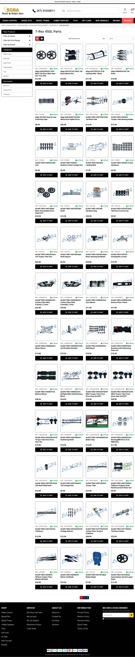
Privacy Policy (83, 612)
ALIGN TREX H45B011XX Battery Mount (45, 393)
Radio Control (10, 21)
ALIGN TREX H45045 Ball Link (45, 164)
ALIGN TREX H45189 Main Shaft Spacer (70, 255)
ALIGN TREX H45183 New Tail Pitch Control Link (121, 210)
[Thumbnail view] (37, 38)
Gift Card (86, 21)
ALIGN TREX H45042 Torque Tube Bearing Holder (122, 118)
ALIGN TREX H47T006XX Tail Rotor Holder (121, 530)
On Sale (128, 21)
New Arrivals (102, 21)
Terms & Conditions (118, 618)
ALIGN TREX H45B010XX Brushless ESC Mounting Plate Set (121, 348)
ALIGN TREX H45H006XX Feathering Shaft (70, 439)
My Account (31, 616)
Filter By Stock (9, 36)
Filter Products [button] (9, 32)
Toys (75, 21)
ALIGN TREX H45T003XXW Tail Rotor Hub (97, 118)
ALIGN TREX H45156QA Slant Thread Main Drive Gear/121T (44, 211)
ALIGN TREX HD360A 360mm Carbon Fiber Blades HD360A (43, 577)
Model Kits (26, 21)
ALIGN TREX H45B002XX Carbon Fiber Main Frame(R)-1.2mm (70, 302)
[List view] (41, 38)
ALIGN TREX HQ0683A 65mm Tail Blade (69, 576)
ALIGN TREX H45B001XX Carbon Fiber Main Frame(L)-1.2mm (45, 302)
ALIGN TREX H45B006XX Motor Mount (45, 347)
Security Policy (83, 620)
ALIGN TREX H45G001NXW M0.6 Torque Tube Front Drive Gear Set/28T (97, 394)
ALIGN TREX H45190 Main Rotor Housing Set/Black (96, 255)
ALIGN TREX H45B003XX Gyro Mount (96, 301)
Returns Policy (7, 90)
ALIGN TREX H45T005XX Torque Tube (96, 484)
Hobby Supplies (61, 21)
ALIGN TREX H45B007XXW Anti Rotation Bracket (71, 347)
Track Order (31, 629)
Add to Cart (48, 83)
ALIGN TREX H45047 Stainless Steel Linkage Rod (71, 164)
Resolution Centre (34, 624)
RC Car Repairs (33, 620)
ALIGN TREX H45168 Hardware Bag (94, 210)
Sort (104, 38)
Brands (4, 645)
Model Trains (42, 21)
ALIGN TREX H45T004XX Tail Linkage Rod (70, 484)
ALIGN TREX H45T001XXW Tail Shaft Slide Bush (46, 484)
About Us (6, 85)
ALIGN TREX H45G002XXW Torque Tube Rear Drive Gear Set (46, 440)
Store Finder (82, 624)
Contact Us (6, 94)
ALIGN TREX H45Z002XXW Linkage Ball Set (71, 530)
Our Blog (55, 620)
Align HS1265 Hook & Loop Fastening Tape (45, 118)
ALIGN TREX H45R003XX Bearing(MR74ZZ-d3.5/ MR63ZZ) (121, 440)
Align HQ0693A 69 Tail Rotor (120, 72)
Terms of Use (82, 629)
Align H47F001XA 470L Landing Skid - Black (95, 72)
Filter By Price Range (11, 40)
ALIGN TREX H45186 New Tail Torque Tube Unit (45, 255)
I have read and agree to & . (116, 618)
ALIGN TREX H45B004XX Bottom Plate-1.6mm (121, 301)
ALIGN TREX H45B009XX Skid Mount (96, 347)
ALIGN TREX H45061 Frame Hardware (122, 164)
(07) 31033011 (46, 10)
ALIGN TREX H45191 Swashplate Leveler (119, 255)
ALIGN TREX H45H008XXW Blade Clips (97, 439)
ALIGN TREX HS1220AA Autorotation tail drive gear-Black (122, 577)
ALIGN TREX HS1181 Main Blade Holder (96, 576)
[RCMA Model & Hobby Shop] (12, 11)
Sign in (125, 12)
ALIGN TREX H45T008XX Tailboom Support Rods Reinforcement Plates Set (121, 485)
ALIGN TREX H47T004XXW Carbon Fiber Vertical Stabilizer (97, 531)
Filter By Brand (9, 45)
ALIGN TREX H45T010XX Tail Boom (45, 530)
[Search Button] (63, 11)
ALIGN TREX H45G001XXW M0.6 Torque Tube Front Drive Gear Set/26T (122, 394)
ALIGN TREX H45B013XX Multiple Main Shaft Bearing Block (71, 394)
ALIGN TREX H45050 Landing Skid (94, 164)
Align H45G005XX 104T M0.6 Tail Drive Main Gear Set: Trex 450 (45, 73)
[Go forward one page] (87, 597)
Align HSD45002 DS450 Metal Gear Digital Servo (70, 118)
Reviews (55, 624)
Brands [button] (116, 21)
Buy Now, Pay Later (34, 612)
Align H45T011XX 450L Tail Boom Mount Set (71, 72)
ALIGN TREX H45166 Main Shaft (70, 210)
